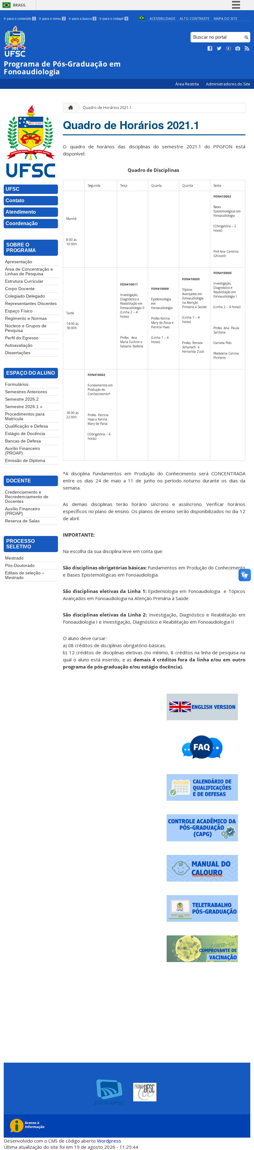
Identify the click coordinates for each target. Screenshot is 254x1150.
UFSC (13, 189)
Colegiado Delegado (25, 296)
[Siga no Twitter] (219, 48)
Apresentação (18, 261)
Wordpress (109, 1141)
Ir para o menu (52, 18)
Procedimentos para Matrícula (25, 416)
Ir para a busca (82, 18)
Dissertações (17, 353)
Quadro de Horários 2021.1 (107, 107)
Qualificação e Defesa (26, 426)
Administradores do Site (228, 84)
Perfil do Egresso (21, 338)
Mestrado (14, 558)
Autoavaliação (19, 345)
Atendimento (21, 212)
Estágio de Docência (25, 433)
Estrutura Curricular (24, 281)
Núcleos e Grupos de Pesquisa (25, 328)
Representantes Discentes (31, 303)
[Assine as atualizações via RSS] (247, 48)
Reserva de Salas (22, 521)
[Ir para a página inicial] (69, 108)
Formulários (16, 384)
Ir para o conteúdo (19, 18)
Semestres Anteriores (26, 392)
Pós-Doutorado (20, 565)
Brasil (19, 5)
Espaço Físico (19, 311)
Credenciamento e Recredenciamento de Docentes (26, 497)
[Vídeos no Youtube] (228, 48)
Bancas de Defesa (23, 441)
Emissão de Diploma (25, 460)
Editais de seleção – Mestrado (24, 575)
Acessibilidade (162, 18)
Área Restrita (187, 84)
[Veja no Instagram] (237, 48)
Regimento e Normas (26, 318)
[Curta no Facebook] (210, 48)
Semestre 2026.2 (22, 399)
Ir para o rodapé (113, 18)
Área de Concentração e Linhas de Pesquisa (29, 271)
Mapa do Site (225, 18)
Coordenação (22, 223)
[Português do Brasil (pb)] (141, 18)
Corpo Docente (20, 288)
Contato (15, 200)
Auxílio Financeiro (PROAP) (22, 450)
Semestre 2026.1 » (23, 406)
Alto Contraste (194, 18)
